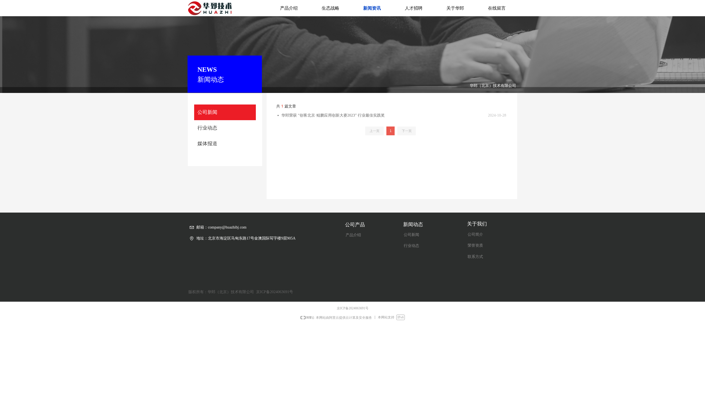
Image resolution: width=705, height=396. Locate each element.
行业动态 (207, 128)
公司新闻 (207, 112)
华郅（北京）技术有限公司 (493, 86)
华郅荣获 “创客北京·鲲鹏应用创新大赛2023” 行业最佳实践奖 (333, 115)
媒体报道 (207, 143)
